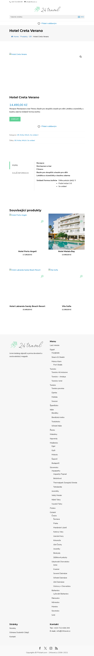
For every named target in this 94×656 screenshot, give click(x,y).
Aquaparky (56, 471)
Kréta (22, 135)
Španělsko (54, 405)
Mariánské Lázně (60, 527)
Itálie (52, 409)
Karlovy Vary (58, 532)
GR (18, 135)
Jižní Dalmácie (58, 582)
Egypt (52, 349)
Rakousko (55, 598)
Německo (55, 602)
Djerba (54, 392)
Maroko (55, 606)
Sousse (55, 401)
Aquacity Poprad (60, 474)
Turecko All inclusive (60, 372)
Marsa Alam (56, 361)
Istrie (55, 565)
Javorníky (55, 491)
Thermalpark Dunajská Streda (65, 482)
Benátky (55, 413)
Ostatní (53, 512)
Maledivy (53, 434)
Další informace (20, 173)
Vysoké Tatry (57, 504)
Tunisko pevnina (58, 388)
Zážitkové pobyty (60, 557)
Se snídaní (34, 135)
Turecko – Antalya (59, 376)
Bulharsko (55, 590)
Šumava (56, 519)
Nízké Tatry (56, 499)
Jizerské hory (58, 536)
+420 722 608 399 (16, 2)
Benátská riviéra (58, 417)
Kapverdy (53, 438)
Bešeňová (57, 478)
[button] (81, 57)
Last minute (54, 345)
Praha (55, 523)
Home (16, 36)
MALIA (27, 135)
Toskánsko (56, 421)
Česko (54, 515)
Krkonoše (57, 540)
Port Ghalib (57, 365)
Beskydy (56, 553)
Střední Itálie (57, 426)
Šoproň (54, 459)
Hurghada (55, 353)
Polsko (52, 508)
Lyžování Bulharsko (60, 594)
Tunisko (53, 385)
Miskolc (55, 454)
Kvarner (56, 569)
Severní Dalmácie (60, 573)
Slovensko (54, 467)
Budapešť (55, 463)
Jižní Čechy (57, 544)
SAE (53, 615)
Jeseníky (56, 549)
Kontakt (12, 636)
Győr (53, 450)
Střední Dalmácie (60, 578)
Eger (53, 446)
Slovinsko (55, 611)
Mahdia (54, 397)
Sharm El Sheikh (58, 357)
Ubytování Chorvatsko (60, 561)
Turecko (53, 369)
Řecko (52, 430)
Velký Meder (57, 495)
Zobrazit (15, 119)
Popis (15, 165)
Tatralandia (57, 487)
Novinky (12, 628)
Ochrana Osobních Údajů (19, 632)
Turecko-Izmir (57, 381)
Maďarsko (54, 443)
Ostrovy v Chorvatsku (61, 586)
